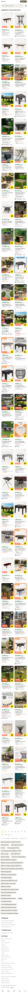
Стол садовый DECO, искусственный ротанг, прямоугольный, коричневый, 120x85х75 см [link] (20, 658)
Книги (2, 961)
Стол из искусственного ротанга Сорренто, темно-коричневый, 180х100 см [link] (6, 58)
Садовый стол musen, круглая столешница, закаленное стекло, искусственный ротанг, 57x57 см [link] (7, 549)
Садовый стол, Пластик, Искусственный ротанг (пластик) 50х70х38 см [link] (7, 111)
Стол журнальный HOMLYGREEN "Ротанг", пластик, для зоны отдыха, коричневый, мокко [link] (20, 222)
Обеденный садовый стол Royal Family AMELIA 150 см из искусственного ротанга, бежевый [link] (20, 193)
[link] (10, 842)
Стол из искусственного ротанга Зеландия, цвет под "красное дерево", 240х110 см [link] (7, 578)
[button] (26, 6)
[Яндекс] (12, 987)
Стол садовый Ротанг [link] (20, 819)
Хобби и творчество (6, 957)
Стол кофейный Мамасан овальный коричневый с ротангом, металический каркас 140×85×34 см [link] (7, 712)
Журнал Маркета (5, 982)
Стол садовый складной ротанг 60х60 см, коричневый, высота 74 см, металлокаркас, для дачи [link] (7, 495)
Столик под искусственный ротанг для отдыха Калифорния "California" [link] (20, 358)
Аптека (3, 953)
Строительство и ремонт (7, 969)
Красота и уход (4, 955)
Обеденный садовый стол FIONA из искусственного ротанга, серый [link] (7, 442)
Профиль (25, 991)
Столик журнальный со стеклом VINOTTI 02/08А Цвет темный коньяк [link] (20, 469)
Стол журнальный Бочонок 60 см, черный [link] (20, 386)
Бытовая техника (5, 942)
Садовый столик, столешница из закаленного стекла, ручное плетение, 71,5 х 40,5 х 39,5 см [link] (20, 712)
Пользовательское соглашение (8, 976)
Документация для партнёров (8, 924)
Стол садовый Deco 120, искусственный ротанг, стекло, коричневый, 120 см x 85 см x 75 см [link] (20, 604)
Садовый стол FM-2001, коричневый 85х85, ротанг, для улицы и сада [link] (20, 84)
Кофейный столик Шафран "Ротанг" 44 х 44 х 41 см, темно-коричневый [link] (20, 111)
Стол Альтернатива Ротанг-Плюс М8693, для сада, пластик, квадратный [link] (20, 442)
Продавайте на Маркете (7, 922)
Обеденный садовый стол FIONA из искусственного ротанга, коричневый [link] (20, 249)
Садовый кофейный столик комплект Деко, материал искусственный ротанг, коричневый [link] (20, 305)
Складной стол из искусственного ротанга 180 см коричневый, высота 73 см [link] (7, 794)
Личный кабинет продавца (7, 920)
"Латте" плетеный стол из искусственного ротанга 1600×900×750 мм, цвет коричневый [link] (20, 59)
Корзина (19, 991)
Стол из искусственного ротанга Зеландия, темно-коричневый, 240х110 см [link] (6, 32)
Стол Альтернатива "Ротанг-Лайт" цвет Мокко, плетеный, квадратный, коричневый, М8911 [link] (6, 167)
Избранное (14, 991)
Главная (3, 991)
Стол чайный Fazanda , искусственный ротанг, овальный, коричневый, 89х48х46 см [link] (7, 358)
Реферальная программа (7, 932)
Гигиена (3, 944)
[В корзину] (12, 26)
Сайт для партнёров (6, 926)
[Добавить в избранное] (12, 14)
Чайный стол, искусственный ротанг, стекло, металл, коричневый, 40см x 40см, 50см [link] (7, 820)
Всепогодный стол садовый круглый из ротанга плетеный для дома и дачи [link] (7, 305)
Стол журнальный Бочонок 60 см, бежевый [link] (6, 740)
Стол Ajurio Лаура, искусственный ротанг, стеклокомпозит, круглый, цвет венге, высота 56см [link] (20, 767)
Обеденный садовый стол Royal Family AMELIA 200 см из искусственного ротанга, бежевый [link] (7, 139)
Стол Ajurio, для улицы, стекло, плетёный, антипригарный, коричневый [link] (20, 686)
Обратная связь (5, 978)
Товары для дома (5, 951)
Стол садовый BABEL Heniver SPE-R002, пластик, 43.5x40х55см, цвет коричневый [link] (7, 386)
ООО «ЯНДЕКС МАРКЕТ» (11, 985)
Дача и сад (3, 959)
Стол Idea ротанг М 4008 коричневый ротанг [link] (19, 277)
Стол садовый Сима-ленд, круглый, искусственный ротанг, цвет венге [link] (20, 32)
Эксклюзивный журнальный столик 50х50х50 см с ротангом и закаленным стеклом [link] (20, 495)
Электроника (4, 946)
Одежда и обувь (5, 948)
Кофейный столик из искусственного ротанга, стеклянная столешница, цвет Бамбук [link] (20, 793)
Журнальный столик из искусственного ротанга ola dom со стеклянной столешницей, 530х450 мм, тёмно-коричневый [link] (20, 522)
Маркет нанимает (5, 980)
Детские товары (5, 971)
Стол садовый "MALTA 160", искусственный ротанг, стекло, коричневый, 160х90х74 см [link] (20, 549)
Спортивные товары (6, 965)
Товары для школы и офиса (7, 963)
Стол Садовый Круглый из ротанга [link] (7, 193)
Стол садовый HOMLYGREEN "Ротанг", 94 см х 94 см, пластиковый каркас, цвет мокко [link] (7, 604)
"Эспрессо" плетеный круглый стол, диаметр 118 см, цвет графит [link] (7, 222)
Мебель (3, 940)
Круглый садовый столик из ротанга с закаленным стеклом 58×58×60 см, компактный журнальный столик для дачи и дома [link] (7, 248)
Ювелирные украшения (6, 973)
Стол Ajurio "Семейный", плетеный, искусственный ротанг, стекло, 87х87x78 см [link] (20, 741)
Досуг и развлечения (6, 938)
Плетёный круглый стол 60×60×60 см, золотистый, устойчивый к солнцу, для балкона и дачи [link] (7, 658)
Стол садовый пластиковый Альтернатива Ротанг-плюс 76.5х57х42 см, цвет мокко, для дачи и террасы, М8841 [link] (7, 331)
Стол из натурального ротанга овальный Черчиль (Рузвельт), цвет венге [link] (20, 139)
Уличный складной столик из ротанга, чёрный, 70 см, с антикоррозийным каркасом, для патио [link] (7, 767)
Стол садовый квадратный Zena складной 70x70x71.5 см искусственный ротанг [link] (20, 167)
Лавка (8, 991)
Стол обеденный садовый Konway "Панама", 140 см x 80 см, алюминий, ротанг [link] (7, 84)
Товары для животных (6, 967)
